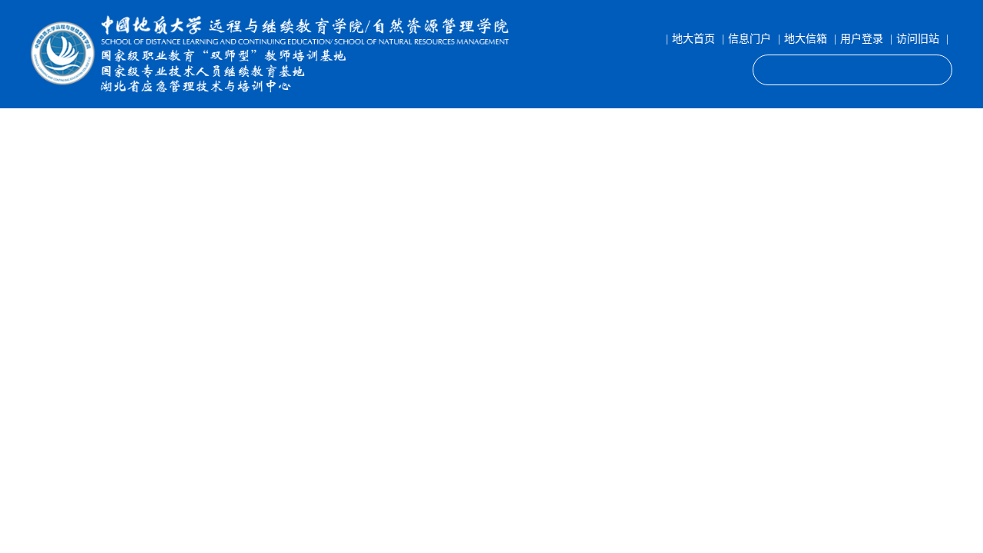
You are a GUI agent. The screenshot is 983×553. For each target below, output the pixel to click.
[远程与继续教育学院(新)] (274, 54)
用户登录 (861, 39)
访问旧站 (917, 39)
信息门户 (749, 39)
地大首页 (693, 39)
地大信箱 (805, 39)
